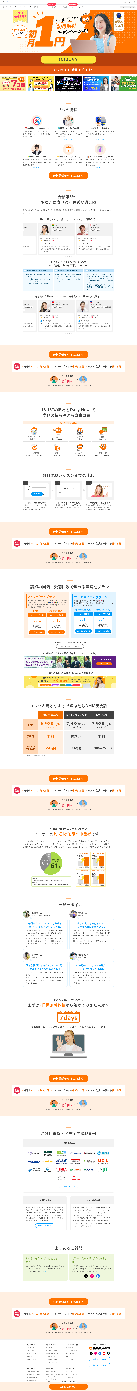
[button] (60, 91)
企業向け (124, 7)
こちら (43, 1271)
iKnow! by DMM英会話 (33, 1371)
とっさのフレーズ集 (71, 1374)
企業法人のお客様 (99, 1359)
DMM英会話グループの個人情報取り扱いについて (55, 1375)
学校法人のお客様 (99, 1365)
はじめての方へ (31, 1348)
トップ (5, 7)
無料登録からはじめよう (68, 175)
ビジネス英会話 (51, 6)
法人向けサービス (68, 1186)
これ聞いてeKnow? (51, 1363)
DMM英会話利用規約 (52, 1371)
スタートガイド (31, 1351)
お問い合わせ (69, 1377)
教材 (43, 7)
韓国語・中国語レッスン (53, 1354)
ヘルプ (89, 7)
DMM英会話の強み (32, 1354)
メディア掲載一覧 (51, 1379)
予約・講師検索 (34, 7)
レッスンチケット (71, 1360)
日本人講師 (30, 1357)
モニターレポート (31, 1360)
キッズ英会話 (63, 7)
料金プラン (23, 7)
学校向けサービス (44, 1226)
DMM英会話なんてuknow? (34, 1374)
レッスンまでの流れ (71, 1351)
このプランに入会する (37, 632)
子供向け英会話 (50, 1357)
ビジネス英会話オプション (53, 1360)
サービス (81, 7)
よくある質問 (69, 1371)
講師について (69, 1348)
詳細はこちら (68, 139)
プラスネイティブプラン (53, 1351)
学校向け (131, 7)
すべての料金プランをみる (70, 646)
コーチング (73, 6)
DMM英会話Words (32, 1377)
